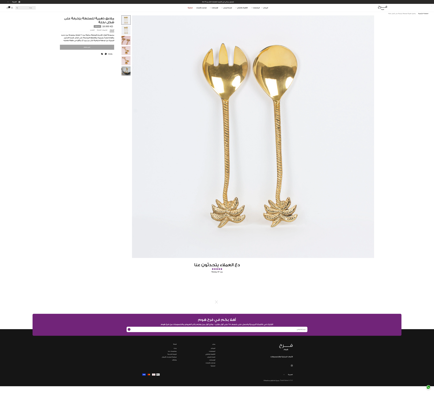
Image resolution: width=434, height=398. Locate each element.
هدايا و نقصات (201, 8)
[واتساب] (105, 54)
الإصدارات (215, 8)
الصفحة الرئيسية (423, 13)
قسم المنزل (227, 8)
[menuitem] (265, 7)
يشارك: (110, 54)
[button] (126, 20)
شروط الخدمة (172, 354)
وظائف (174, 360)
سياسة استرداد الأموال (169, 357)
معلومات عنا (172, 351)
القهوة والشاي (242, 8)
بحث (175, 348)
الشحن (92, 30)
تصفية (190, 8)
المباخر (265, 8)
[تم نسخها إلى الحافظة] (101, 54)
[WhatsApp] (428, 387)
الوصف (112, 30)
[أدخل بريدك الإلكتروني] (129, 329)
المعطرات (256, 8)
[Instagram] (18, 2)
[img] (217, 269)
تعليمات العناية (102, 30)
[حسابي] (12, 8)
